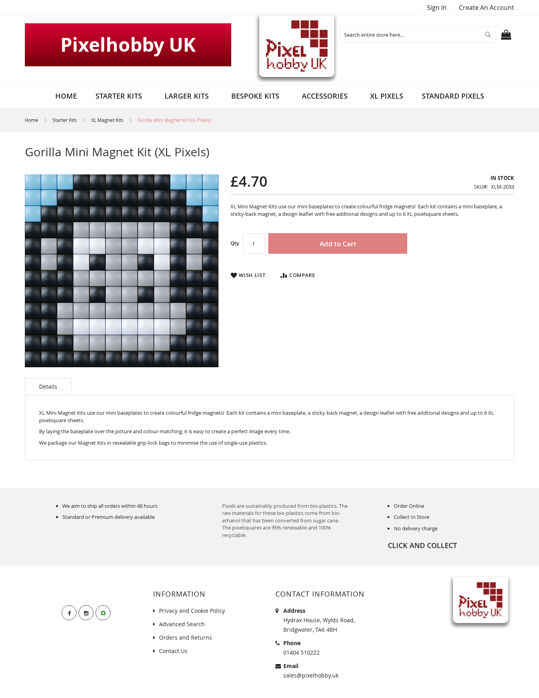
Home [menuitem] (66, 96)
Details (48, 386)
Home (31, 120)
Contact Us (173, 651)
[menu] (269, 96)
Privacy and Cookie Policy (192, 610)
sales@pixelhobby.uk (311, 675)
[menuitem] (121, 96)
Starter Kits (64, 120)
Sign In (437, 7)
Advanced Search (182, 624)
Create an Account (486, 7)
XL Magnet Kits (107, 120)
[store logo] (296, 46)
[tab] (48, 386)
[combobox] (418, 35)
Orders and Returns (185, 637)
